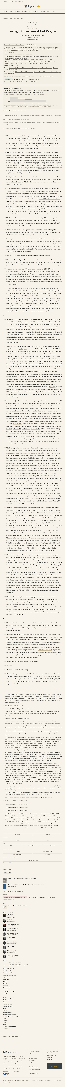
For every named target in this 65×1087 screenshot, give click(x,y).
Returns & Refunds (37, 1080)
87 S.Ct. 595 (16, 225)
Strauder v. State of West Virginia (27, 488)
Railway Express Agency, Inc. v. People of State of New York (32, 421)
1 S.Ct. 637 (35, 510)
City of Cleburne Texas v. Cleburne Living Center (25, 92)
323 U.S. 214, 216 (16, 575)
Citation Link (31, 845)
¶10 (5, 268)
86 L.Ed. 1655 (18, 361)
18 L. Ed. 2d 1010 (32, 26)
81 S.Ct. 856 (39, 550)
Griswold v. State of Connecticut (24, 72)
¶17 (5, 554)
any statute (24, 535)
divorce (5, 1002)
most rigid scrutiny (41, 572)
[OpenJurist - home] (32, 6)
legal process (37, 713)
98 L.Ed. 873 (54, 486)
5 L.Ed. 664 (15, 545)
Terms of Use (57, 1080)
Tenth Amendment (12, 342)
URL (11, 845)
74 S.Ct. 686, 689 (43, 486)
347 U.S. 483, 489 (31, 486)
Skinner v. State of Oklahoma (39, 359)
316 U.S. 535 (53, 359)
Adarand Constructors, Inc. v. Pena (43, 59)
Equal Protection (45, 141)
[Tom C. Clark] (4, 947)
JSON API (49, 1060)
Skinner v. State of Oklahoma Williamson (45, 72)
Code (10, 11)
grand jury (16, 163)
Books (43, 11)
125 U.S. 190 (43, 349)
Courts (17, 11)
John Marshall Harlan (12, 933)
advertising (6, 979)
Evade (4, 1018)
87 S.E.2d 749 (10, 324)
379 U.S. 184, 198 (40, 679)
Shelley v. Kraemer (17, 548)
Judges (24, 11)
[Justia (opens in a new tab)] (6, 1074)
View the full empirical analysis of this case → (15, 111)
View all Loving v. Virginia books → (13, 891)
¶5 (5, 217)
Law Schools (32, 1064)
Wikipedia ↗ (12, 52)
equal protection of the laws (43, 496)
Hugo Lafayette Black (13, 928)
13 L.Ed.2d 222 (26, 503)
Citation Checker (33, 1073)
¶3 (5, 176)
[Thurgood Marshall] (4, 943)
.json (9, 1036)
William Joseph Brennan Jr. (14, 951)
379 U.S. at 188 (35, 530)
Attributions (48, 1080)
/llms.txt (49, 1057)
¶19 (5, 622)
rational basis (54, 387)
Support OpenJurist (53, 1065)
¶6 (5, 229)
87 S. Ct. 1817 (32, 24)
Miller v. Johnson (29, 63)
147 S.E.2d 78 (16, 705)
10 (48, 310)
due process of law (47, 623)
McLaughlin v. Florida (18, 530)
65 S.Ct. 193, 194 (28, 575)
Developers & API (52, 1055)
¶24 (5, 673)
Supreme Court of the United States (32, 35)
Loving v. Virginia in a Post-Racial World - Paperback (22, 878)
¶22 (5, 665)
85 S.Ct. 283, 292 (51, 679)
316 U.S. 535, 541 (36, 637)
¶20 (5, 634)
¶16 (5, 507)
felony (4, 1024)
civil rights (5, 985)
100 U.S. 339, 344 (41, 545)
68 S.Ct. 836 (35, 548)
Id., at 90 (21, 334)
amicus (5, 981)
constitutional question (26, 136)
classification (6, 987)
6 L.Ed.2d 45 (48, 550)
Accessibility (19, 1080)
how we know (35, 79)
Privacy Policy (6, 1082)
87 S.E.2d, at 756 (30, 334)
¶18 (5, 596)
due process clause (8, 1004)
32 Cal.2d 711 (33, 794)
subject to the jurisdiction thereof (44, 694)
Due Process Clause (16, 625)
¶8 (5, 255)
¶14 (5, 400)
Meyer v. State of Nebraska (44, 68)
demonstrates (6, 996)
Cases (5, 11)
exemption (5, 1020)
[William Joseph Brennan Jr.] (4, 952)
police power (23, 349)
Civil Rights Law (7, 872)
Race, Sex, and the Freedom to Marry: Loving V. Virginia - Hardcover (26, 884)
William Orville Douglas (13, 955)
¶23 (5, 669)
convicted (5, 994)
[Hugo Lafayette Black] (4, 929)
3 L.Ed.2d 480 (35, 429)
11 (14, 606)
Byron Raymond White (13, 924)
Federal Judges (33, 1060)
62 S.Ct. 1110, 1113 (49, 637)
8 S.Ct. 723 (51, 349)
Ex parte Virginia (30, 545)
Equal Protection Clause (46, 382)
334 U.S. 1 (27, 548)
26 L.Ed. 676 (56, 545)
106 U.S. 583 (27, 510)
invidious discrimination (54, 376)
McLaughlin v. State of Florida (47, 501)
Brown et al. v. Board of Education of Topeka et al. (23, 68)
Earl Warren (10, 914)
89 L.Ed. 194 (39, 575)
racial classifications (26, 141)
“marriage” (25, 76)
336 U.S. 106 (56, 421)
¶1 (5, 135)
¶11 (5, 288)
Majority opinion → (11, 917)
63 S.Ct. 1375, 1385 (34, 567)
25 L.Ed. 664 (55, 488)
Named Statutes (33, 1067)
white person (33, 239)
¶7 (5, 238)
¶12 (5, 319)
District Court (48, 211)
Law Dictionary (33, 1058)
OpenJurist (5, 18)
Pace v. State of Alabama (14, 510)
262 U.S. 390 (54, 356)
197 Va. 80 (56, 322)
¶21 (5, 661)
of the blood (11, 729)
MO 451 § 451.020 (13, 65)
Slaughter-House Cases (51, 540)
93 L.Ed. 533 (17, 424)
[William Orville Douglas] (4, 956)
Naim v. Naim (48, 322)
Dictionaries (33, 11)
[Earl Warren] (4, 915)
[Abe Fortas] (4, 921)
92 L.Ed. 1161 (44, 548)
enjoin (4, 1008)
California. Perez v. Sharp (22, 794)
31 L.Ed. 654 (52, 639)
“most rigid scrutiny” (47, 76)
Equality (5, 1010)
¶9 (5, 259)
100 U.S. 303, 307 (55, 543)
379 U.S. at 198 (20, 590)
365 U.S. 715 (30, 550)
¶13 (5, 346)
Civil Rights (31, 458)
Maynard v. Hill (33, 349)
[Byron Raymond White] (4, 925)
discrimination (6, 1000)
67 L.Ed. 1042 (17, 359)
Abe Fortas (10, 920)
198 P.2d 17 (40, 794)
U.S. (18, 18)
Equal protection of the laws (10, 1016)
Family (4, 1022)
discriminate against (29, 520)
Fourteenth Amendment (23, 143)
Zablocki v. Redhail (29, 59)
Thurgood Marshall (12, 942)
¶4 (5, 188)
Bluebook (52, 845)
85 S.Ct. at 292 (31, 590)
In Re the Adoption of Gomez (40, 63)
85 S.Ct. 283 (16, 503)
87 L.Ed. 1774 (46, 567)
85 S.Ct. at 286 (45, 530)
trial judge (41, 168)
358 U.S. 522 (17, 429)
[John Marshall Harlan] (4, 934)
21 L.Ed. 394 (19, 543)
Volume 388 (13, 18)
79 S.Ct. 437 (26, 429)
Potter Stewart (11, 937)
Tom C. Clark (10, 946)
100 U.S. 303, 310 (44, 488)
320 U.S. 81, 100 (22, 567)
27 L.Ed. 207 (44, 510)
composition (6, 990)
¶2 (5, 152)
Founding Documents (34, 1069)
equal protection (7, 1012)
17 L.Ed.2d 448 (26, 225)
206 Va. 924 (8, 705)
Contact (28, 1080)
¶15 (5, 447)
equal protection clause (9, 1014)
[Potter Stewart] (4, 938)
